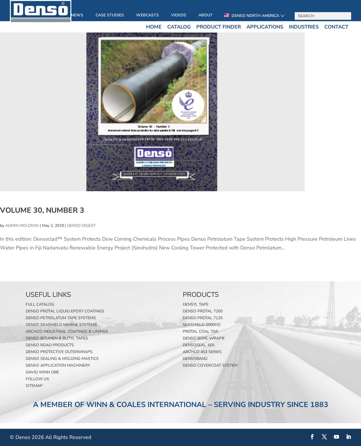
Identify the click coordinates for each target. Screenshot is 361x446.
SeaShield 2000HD (202, 324)
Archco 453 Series (202, 351)
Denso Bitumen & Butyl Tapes (57, 338)
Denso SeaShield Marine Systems (61, 324)
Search (345, 16)
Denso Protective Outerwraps (59, 351)
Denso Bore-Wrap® (203, 338)
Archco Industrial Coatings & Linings (67, 331)
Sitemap (34, 385)
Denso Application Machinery (58, 365)
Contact (336, 26)
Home (154, 26)
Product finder (218, 26)
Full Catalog (40, 304)
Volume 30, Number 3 (42, 210)
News (77, 15)
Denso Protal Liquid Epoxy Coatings (65, 311)
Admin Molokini (22, 225)
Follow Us (37, 379)
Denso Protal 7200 (203, 311)
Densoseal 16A (199, 345)
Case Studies (110, 15)
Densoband (195, 358)
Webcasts (147, 15)
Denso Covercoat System (210, 365)
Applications (264, 26)
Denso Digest (81, 225)
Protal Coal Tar (200, 331)
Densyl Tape (195, 304)
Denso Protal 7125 (203, 318)
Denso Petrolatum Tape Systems (61, 318)
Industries (304, 26)
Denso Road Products (50, 345)
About (206, 15)
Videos (178, 15)
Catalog (179, 26)
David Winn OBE (42, 372)
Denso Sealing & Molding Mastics (62, 358)
